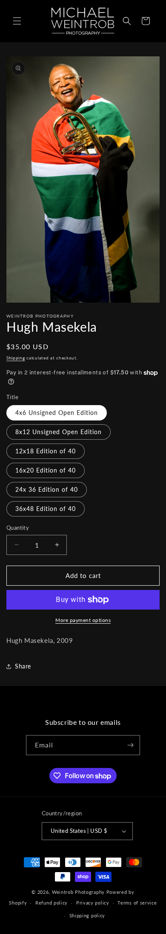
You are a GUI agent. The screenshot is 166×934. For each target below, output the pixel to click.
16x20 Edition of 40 (45, 470)
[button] (17, 21)
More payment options (83, 620)
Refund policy (51, 902)
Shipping (15, 357)
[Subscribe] (130, 745)
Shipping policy (87, 915)
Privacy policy (92, 902)
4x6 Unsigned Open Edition (56, 412)
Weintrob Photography (78, 892)
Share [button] (23, 666)
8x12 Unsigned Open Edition (58, 431)
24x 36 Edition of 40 (46, 489)
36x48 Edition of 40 (45, 508)
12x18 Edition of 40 (45, 451)
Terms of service (137, 902)
